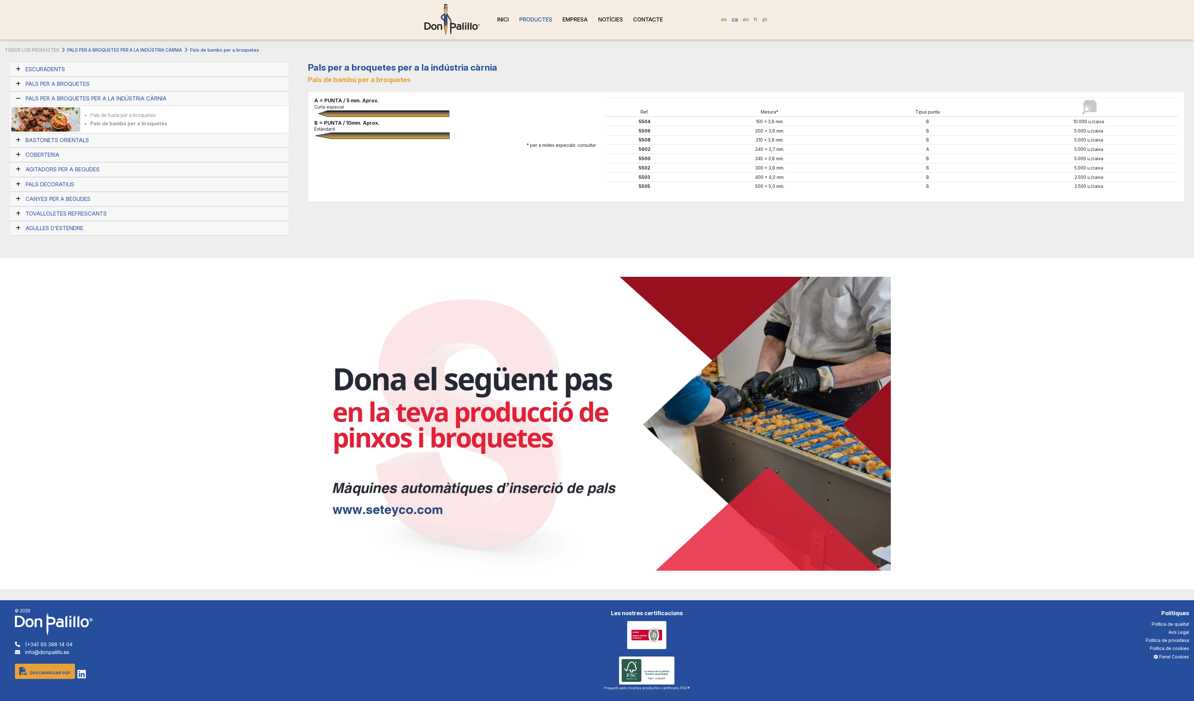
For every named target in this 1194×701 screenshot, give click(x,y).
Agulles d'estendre (54, 228)
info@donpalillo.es (47, 652)
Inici (503, 19)
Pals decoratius (49, 184)
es (724, 19)
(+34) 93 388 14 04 (49, 644)
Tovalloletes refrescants (66, 213)
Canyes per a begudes (57, 199)
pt (764, 19)
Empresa (575, 19)
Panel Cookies (1173, 656)
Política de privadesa (1167, 640)
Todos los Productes (32, 50)
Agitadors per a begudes (62, 169)
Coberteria (42, 154)
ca (735, 19)
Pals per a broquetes (57, 84)
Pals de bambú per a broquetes (128, 123)
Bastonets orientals (57, 140)
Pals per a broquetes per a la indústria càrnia (124, 50)
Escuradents (45, 69)
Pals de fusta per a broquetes (123, 115)
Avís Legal (1179, 632)
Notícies (610, 19)
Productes (535, 19)
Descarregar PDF (50, 672)
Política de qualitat (1170, 624)
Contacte (648, 19)
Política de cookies (1169, 648)
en (746, 19)
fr (755, 19)
